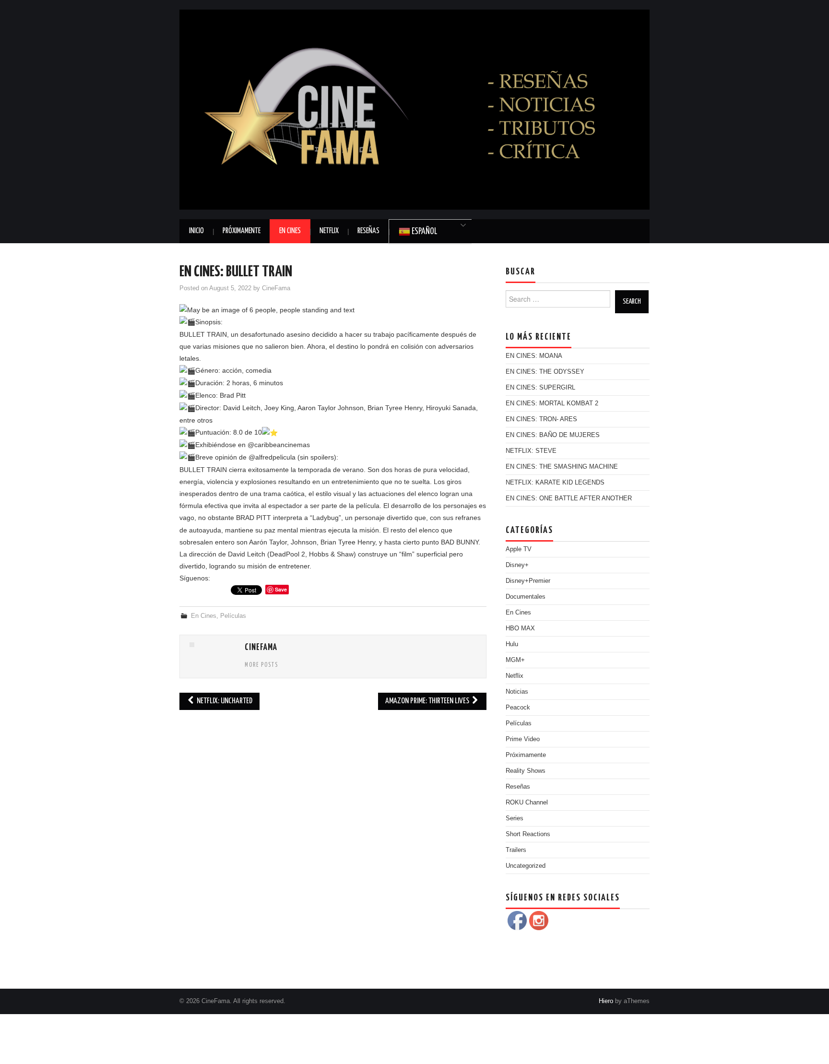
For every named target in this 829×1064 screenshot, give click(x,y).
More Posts (261, 665)
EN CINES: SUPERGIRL (540, 387)
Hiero (606, 1001)
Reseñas (368, 231)
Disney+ (517, 565)
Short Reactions (528, 834)
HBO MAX (520, 628)
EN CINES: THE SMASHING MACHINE (562, 466)
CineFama (276, 288)
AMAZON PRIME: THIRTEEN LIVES (428, 701)
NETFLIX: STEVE (531, 451)
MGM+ (515, 660)
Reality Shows (525, 771)
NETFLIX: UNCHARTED (223, 701)
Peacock (518, 707)
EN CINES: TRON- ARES (541, 419)
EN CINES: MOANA (534, 356)
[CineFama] (414, 109)
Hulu (512, 644)
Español (423, 231)
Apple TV (519, 549)
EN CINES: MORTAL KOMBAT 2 (552, 403)
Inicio (196, 231)
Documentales (525, 596)
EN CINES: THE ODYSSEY (545, 371)
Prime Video (523, 739)
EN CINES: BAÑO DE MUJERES (553, 435)
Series (514, 818)
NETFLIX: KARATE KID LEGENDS (555, 482)
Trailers (516, 850)
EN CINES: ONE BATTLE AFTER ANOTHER (569, 498)
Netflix (329, 231)
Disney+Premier (528, 581)
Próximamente (242, 231)
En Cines (290, 231)
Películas (233, 616)
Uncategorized (525, 866)
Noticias (517, 691)
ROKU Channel (527, 802)
